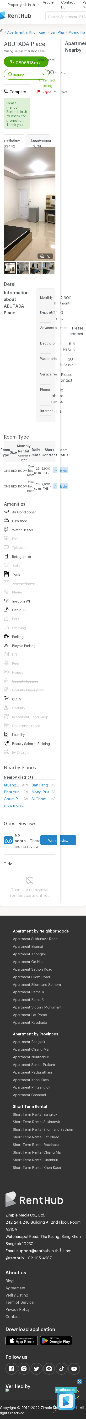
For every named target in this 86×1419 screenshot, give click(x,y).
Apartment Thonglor (29, 953)
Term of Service (19, 1301)
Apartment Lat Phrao (30, 1014)
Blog (9, 1280)
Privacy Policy (17, 1308)
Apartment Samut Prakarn (34, 1063)
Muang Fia (76, 31)
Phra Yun (12, 791)
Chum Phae (13, 798)
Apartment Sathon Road (32, 968)
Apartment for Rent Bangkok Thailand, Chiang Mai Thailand (22, 15)
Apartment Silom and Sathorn (37, 983)
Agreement (15, 1287)
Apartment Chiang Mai (31, 1048)
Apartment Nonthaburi (31, 1056)
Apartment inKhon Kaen (27, 31)
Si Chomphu (40, 798)
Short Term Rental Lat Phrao (36, 1136)
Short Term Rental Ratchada (36, 1143)
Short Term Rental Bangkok (35, 1113)
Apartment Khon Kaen (31, 1079)
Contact (12, 1315)
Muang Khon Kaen (12, 784)
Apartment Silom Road (31, 976)
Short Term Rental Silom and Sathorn (43, 1128)
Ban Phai (57, 31)
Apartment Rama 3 (28, 998)
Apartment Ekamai (28, 945)
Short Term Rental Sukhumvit (36, 1121)
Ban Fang (40, 784)
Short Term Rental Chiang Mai (37, 1151)
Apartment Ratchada (30, 1021)
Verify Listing (16, 1294)
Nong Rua (40, 791)
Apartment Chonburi (29, 1094)
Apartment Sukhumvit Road (35, 938)
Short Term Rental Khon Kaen (37, 1166)
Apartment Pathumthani (32, 1071)
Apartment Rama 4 (28, 991)
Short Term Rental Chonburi (35, 1159)
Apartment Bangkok (29, 1040)
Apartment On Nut (28, 960)
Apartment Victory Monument (37, 1006)
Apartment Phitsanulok (31, 1086)
